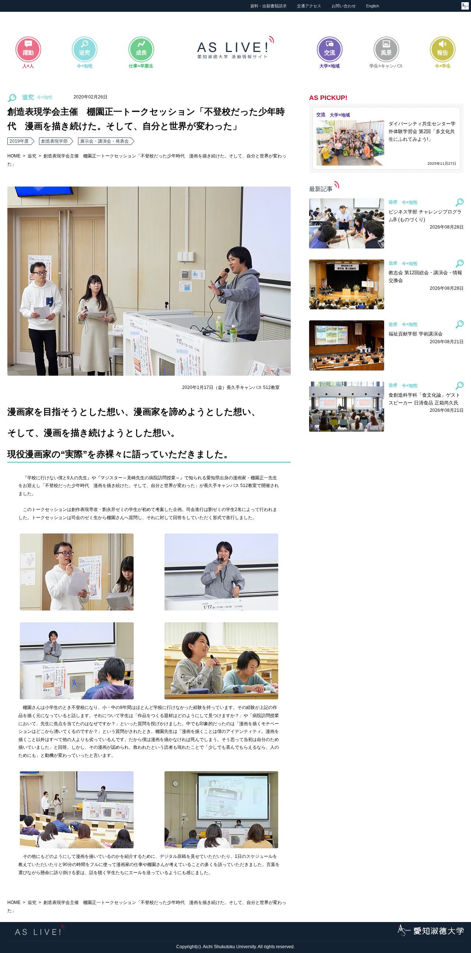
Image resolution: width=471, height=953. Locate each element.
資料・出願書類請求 (268, 6)
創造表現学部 (54, 141)
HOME (14, 156)
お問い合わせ (344, 6)
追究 (32, 156)
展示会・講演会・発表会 (104, 141)
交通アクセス (309, 6)
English (372, 6)
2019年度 (19, 141)
